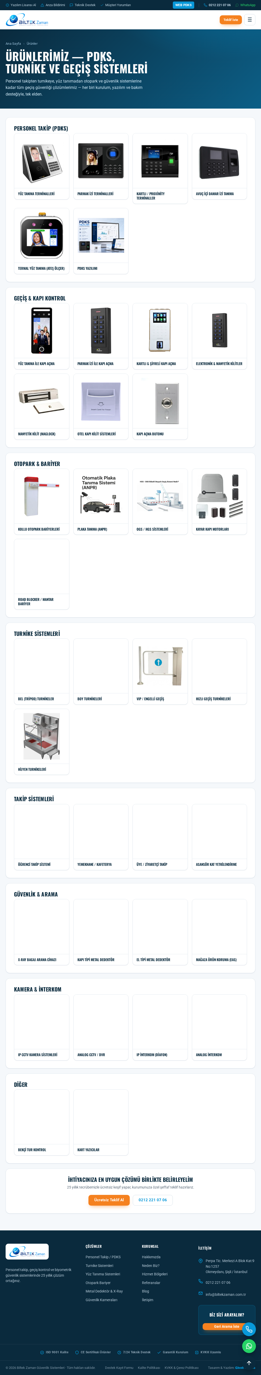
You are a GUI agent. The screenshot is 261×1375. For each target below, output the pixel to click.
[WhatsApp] (249, 1346)
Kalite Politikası (149, 1368)
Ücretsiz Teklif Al (109, 1200)
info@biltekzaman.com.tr (226, 1294)
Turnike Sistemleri (99, 1266)
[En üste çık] (249, 1363)
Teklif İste (231, 20)
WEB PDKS (183, 5)
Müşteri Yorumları (118, 5)
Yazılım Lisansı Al (23, 5)
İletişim (147, 1300)
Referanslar (151, 1283)
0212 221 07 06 (220, 5)
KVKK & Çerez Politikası (182, 1368)
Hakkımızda (151, 1257)
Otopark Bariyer (98, 1283)
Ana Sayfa (13, 43)
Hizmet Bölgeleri (154, 1274)
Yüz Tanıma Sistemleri (103, 1274)
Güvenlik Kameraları (101, 1300)
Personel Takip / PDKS (103, 1257)
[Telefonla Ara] (249, 1329)
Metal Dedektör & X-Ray (104, 1291)
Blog (145, 1291)
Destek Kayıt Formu (119, 1368)
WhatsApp (247, 5)
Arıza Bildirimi (55, 5)
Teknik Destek (85, 5)
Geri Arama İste (226, 1326)
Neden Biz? (151, 1266)
